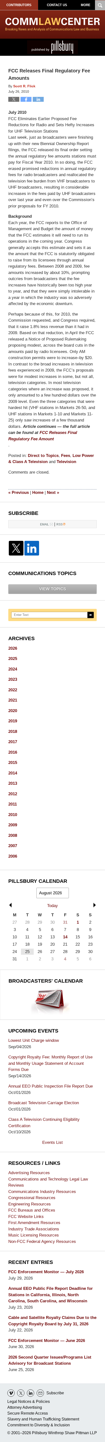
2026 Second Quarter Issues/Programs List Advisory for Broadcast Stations (49, 1360)
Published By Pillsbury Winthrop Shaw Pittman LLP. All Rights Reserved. (52, 47)
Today (52, 905)
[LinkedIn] (32, 548)
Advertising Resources (29, 1172)
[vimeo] (11, 1393)
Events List (52, 1142)
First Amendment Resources (34, 1222)
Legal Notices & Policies (28, 1401)
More (85, 5)
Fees (65, 455)
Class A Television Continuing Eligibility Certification (44, 1122)
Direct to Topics (43, 455)
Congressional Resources (31, 1197)
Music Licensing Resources (33, 1235)
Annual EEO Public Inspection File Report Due (50, 1086)
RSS (59, 524)
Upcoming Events (33, 1031)
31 (65, 922)
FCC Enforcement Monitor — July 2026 (46, 1272)
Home (37, 492)
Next (53, 492)
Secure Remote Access (27, 1413)
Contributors (19, 5)
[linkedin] (30, 1393)
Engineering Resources (29, 1204)
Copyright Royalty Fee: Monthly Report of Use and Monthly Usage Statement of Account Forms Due (50, 1063)
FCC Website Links (26, 1216)
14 (65, 937)
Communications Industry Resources (42, 1191)
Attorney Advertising (24, 1407)
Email (44, 524)
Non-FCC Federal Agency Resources (42, 1241)
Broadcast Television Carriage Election (43, 1103)
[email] (40, 1393)
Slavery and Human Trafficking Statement (43, 1419)
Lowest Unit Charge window (33, 1040)
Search (90, 615)
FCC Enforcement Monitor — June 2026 (46, 1340)
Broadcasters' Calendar (46, 981)
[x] (20, 1393)
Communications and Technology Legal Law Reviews (48, 1182)
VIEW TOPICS (52, 589)
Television (66, 461)
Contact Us (57, 5)
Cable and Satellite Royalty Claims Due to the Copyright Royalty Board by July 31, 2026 (52, 1320)
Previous (18, 492)
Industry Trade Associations (33, 1229)
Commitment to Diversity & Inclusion (38, 1425)
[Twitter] (16, 548)
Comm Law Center (52, 24)
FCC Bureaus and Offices (31, 1210)
